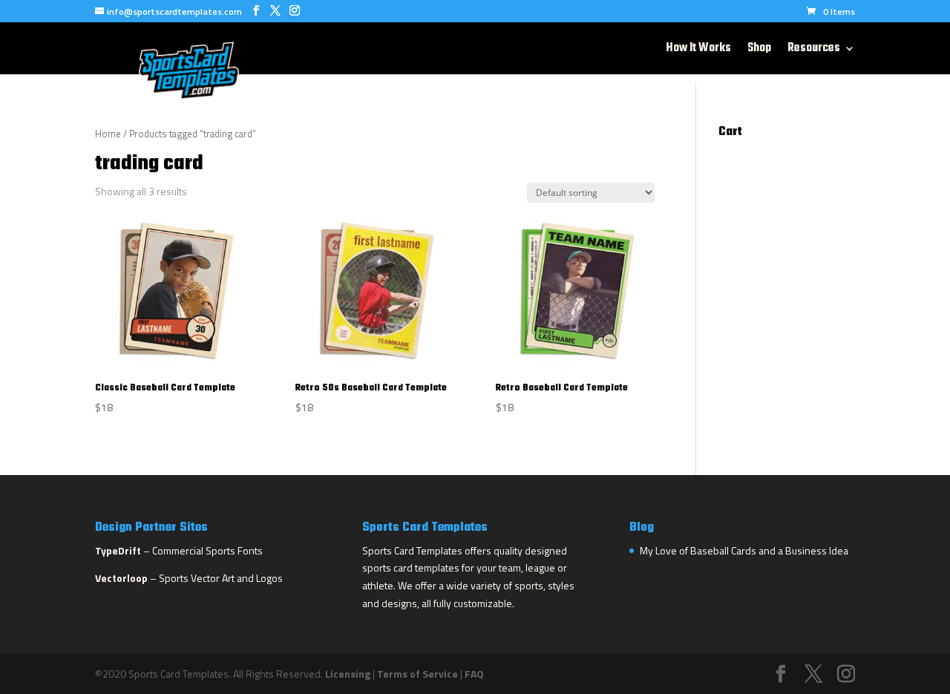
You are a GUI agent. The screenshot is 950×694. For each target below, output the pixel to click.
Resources (813, 50)
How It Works (698, 50)
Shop (759, 50)
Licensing (347, 673)
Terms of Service (417, 673)
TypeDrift (118, 550)
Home (108, 133)
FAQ (474, 673)
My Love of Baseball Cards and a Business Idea (744, 550)
